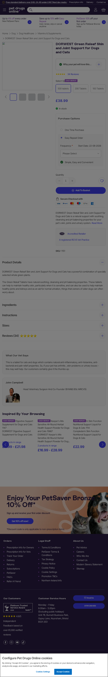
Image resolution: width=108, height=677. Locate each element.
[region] (54, 665)
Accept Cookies (63, 672)
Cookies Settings (43, 672)
